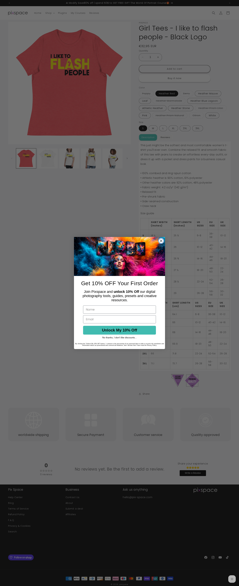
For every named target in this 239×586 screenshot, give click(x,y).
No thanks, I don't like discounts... (119, 337)
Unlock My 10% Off (119, 330)
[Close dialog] (161, 240)
